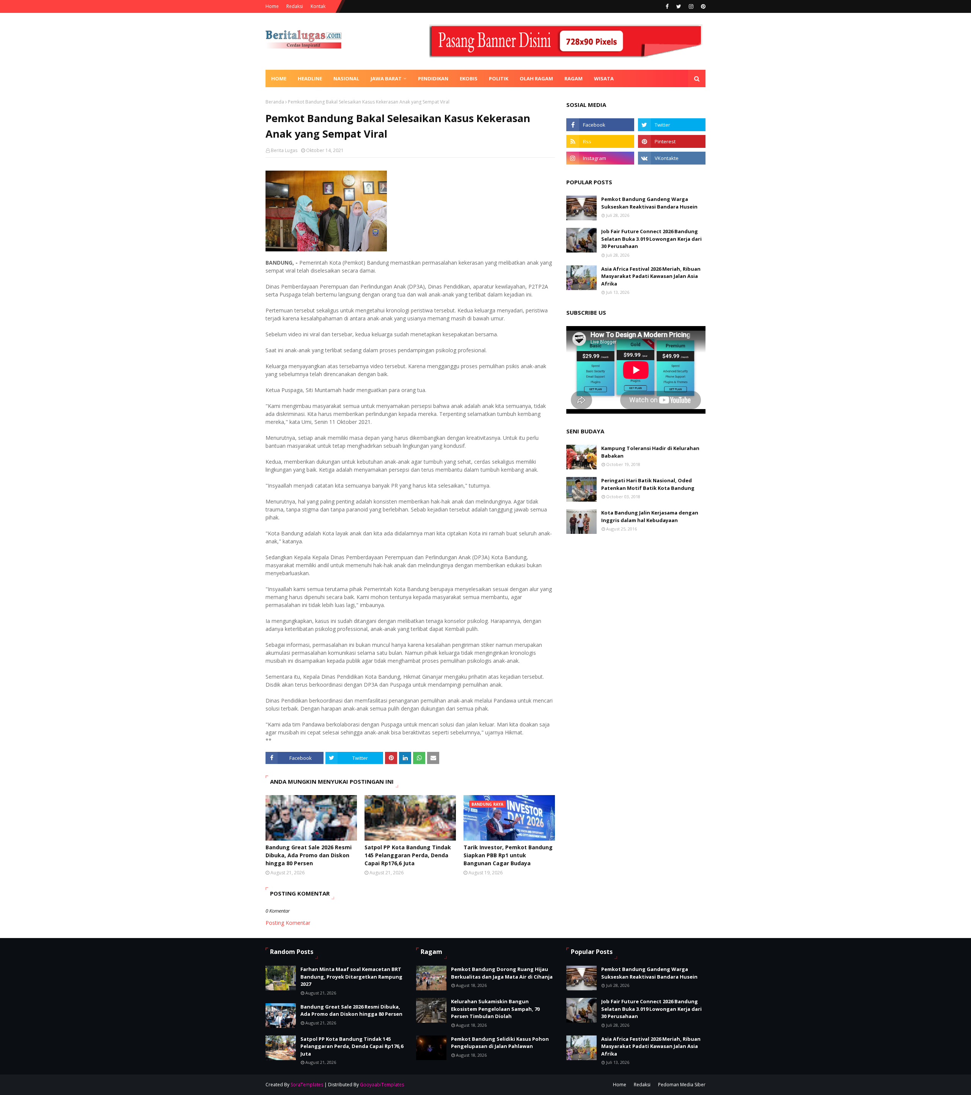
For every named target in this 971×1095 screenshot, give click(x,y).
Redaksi (294, 6)
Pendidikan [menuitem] (433, 78)
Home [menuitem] (278, 78)
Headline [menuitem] (310, 78)
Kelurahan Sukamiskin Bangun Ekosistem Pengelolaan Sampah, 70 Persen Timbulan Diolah (495, 1009)
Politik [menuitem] (498, 78)
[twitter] (678, 6)
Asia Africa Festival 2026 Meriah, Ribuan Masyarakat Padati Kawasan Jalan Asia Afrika (651, 276)
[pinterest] (702, 6)
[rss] (600, 141)
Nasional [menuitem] (346, 78)
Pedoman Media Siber (681, 1084)
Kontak (318, 6)
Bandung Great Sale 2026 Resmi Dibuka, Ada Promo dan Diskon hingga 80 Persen (309, 855)
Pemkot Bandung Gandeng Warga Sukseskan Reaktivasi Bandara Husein (649, 203)
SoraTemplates (307, 1084)
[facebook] (667, 6)
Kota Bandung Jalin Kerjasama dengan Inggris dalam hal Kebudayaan (649, 516)
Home (272, 6)
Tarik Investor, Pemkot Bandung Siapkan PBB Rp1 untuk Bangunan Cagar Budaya (508, 855)
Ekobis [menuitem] (469, 78)
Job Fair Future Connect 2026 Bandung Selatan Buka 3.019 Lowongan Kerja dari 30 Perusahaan (651, 238)
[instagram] (691, 6)
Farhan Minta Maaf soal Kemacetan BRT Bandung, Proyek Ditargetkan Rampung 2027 (351, 976)
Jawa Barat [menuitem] (386, 78)
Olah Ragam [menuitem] (536, 78)
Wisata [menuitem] (604, 78)
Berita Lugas (284, 150)
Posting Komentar (288, 922)
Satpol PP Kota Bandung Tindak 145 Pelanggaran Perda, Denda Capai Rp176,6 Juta (408, 855)
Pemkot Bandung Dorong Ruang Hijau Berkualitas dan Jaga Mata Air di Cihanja (502, 973)
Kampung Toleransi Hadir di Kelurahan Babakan (650, 452)
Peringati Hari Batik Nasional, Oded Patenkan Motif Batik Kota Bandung (647, 484)
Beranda (275, 102)
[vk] (671, 158)
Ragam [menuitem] (573, 78)
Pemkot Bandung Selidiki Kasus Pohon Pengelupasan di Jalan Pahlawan (500, 1042)
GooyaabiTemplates (382, 1084)
